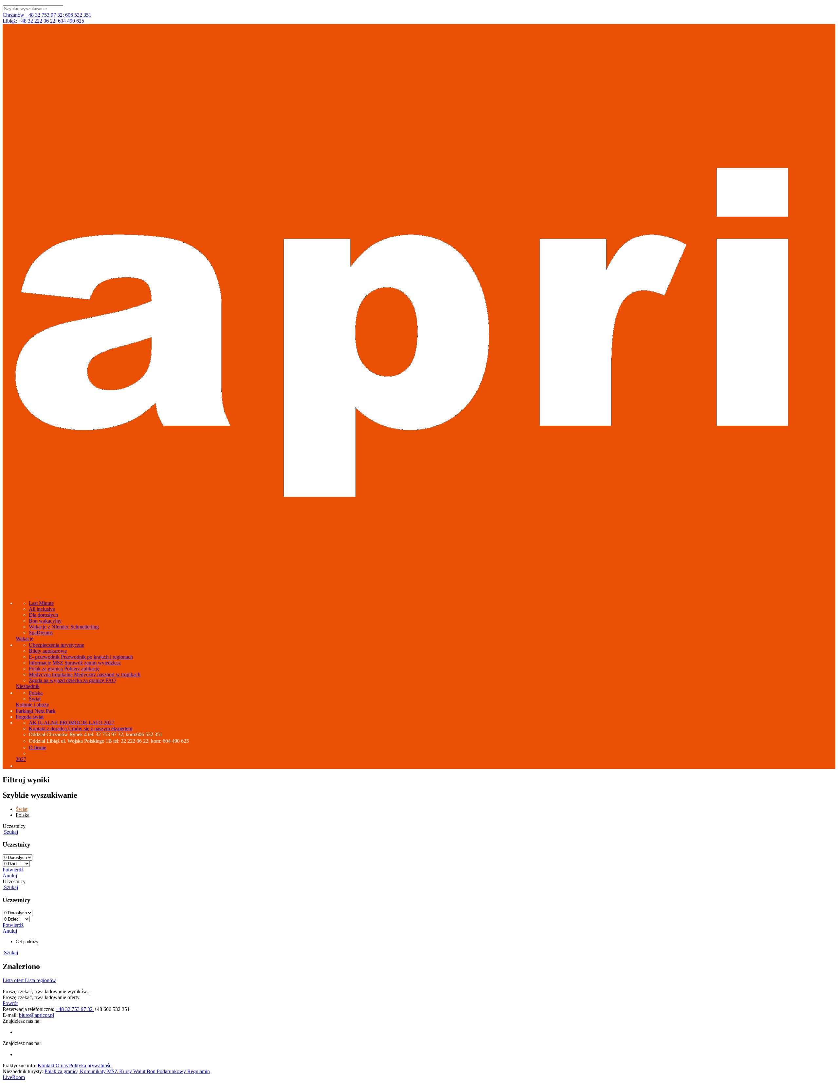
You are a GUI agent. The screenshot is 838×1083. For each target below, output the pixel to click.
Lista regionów (40, 980)
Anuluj (10, 875)
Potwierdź (13, 869)
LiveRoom (14, 1077)
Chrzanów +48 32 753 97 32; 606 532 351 (47, 15)
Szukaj (10, 832)
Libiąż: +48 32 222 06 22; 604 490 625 (43, 21)
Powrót (10, 1003)
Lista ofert (14, 980)
